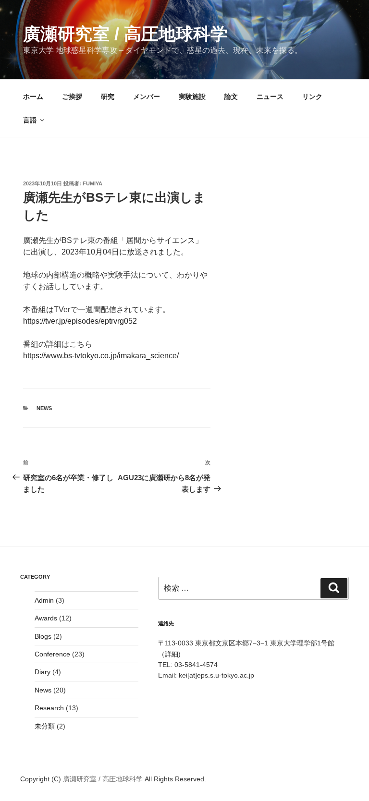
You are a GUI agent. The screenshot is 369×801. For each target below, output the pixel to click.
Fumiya (92, 183)
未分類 (45, 726)
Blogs (43, 636)
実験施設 (192, 96)
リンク (312, 96)
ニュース (270, 96)
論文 (231, 96)
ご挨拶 (72, 96)
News (44, 408)
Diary (42, 672)
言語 (30, 120)
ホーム (33, 96)
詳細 (171, 654)
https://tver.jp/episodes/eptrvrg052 (80, 321)
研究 (107, 96)
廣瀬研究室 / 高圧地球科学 (125, 34)
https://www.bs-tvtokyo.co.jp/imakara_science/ (101, 356)
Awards (46, 618)
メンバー (146, 96)
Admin (44, 600)
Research (49, 708)
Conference (52, 654)
